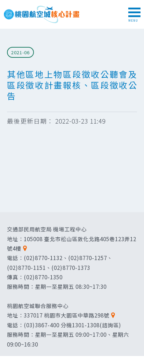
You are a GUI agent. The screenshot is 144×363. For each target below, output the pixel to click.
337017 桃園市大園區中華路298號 (66, 315)
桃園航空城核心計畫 (41, 14)
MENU (133, 20)
